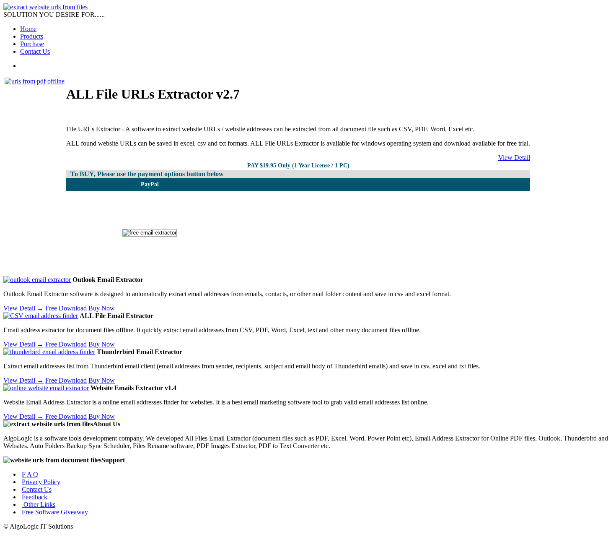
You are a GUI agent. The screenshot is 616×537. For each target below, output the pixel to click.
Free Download (66, 308)
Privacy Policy (41, 481)
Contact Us (35, 51)
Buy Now (101, 308)
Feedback (34, 497)
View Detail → (23, 308)
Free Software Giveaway (55, 512)
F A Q (30, 474)
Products (31, 36)
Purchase (32, 43)
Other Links (38, 504)
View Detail (514, 157)
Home (28, 28)
